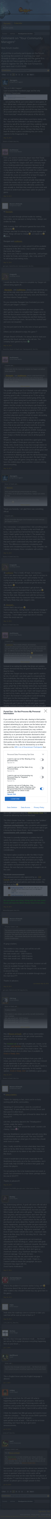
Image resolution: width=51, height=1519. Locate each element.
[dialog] (25, 759)
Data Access (25, 807)
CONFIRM (15, 799)
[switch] (42, 759)
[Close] (46, 711)
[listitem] (25, 754)
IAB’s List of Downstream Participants (28, 747)
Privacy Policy (39, 807)
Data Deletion (12, 807)
